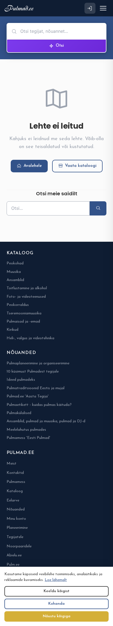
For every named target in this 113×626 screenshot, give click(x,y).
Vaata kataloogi (81, 166)
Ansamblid (15, 280)
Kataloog (15, 491)
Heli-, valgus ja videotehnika (30, 338)
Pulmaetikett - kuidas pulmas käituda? (39, 405)
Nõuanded (16, 509)
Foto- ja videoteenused (26, 297)
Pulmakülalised (19, 413)
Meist (11, 464)
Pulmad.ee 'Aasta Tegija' (28, 396)
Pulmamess (16, 482)
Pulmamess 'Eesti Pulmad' (28, 438)
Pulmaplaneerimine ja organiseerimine (38, 363)
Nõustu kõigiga (56, 616)
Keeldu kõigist (56, 591)
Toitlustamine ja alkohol (27, 288)
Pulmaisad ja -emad (23, 322)
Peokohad (15, 263)
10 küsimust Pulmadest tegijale (33, 372)
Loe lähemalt (56, 580)
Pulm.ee (13, 565)
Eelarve (13, 500)
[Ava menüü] (103, 8)
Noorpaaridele (19, 546)
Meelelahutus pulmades (26, 430)
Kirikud (12, 330)
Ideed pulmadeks (21, 380)
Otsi (60, 46)
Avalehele (33, 166)
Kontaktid (15, 473)
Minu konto (16, 519)
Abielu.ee (14, 555)
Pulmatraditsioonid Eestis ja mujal (35, 388)
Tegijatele (15, 537)
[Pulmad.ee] (20, 8)
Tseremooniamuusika (24, 313)
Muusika (14, 272)
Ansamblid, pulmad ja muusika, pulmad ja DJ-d (46, 421)
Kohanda (56, 604)
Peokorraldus (18, 305)
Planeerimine (17, 528)
